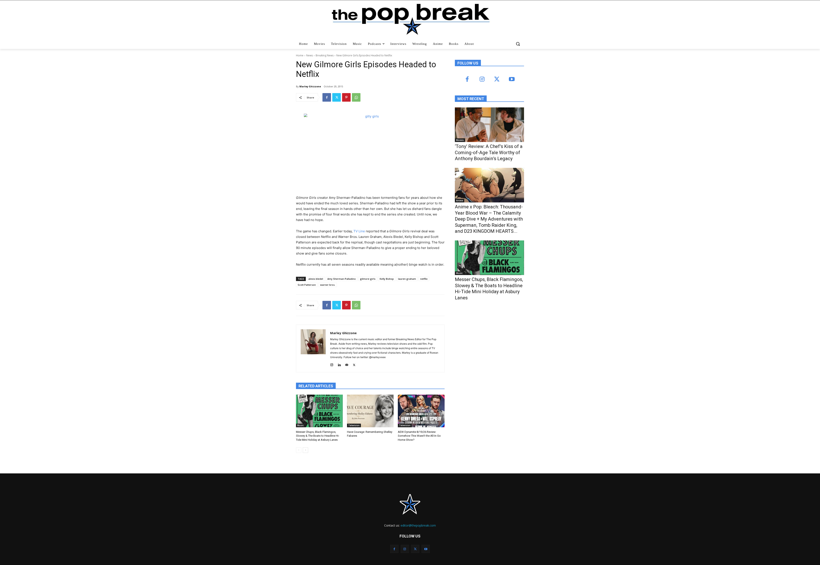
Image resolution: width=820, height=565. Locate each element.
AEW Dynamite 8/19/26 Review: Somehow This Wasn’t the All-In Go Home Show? (419, 435)
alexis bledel (315, 278)
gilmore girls (367, 278)
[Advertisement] (487, 339)
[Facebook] (326, 97)
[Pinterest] (346, 97)
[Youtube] (511, 79)
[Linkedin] (339, 364)
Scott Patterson (307, 284)
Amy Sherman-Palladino (341, 278)
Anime (459, 200)
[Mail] (346, 364)
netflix (424, 278)
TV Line (359, 231)
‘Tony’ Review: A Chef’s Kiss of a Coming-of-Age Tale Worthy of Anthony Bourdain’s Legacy (489, 152)
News (309, 55)
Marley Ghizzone (310, 86)
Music (300, 425)
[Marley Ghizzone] (313, 348)
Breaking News (325, 55)
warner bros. (327, 284)
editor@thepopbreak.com (418, 525)
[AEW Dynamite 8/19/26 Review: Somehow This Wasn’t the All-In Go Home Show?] (421, 411)
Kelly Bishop (387, 278)
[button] (518, 44)
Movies (460, 140)
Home (299, 55)
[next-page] (305, 450)
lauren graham (407, 278)
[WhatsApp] (356, 97)
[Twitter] (336, 97)
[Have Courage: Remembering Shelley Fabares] (370, 411)
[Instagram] (331, 364)
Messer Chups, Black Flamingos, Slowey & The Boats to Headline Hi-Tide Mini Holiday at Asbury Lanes (317, 435)
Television (354, 425)
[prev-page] (298, 450)
